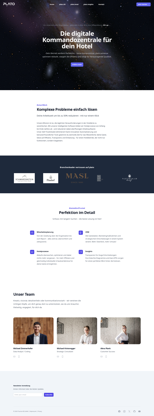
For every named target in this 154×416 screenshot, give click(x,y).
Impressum (33, 411)
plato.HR (62, 4)
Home (52, 4)
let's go (106, 25)
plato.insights (88, 4)
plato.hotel (74, 4)
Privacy (40, 411)
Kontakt (101, 4)
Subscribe (48, 395)
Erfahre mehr (77, 65)
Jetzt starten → (143, 4)
